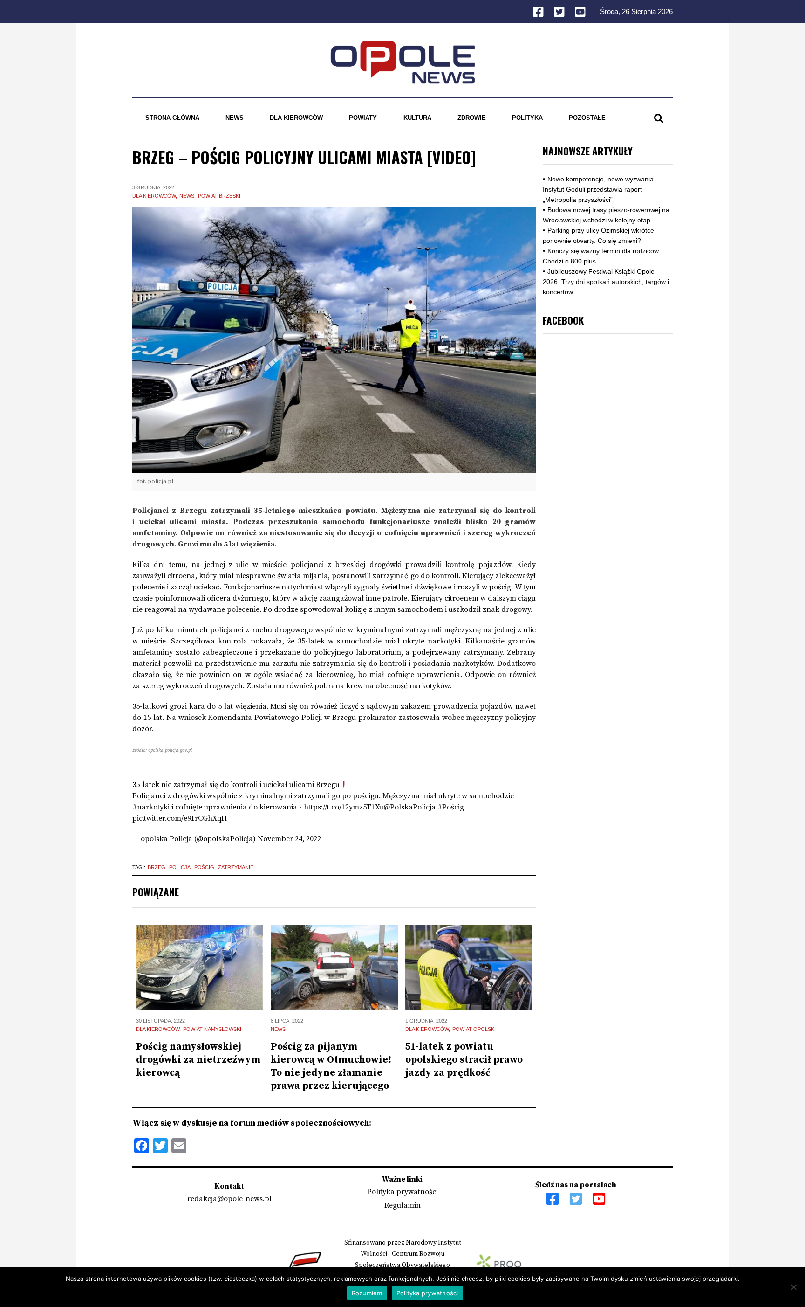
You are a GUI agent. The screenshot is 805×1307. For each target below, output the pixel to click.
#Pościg (450, 807)
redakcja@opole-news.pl (229, 1198)
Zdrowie (471, 117)
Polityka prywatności (402, 1191)
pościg (204, 867)
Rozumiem (367, 1293)
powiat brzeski (219, 196)
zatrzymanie (235, 867)
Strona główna (172, 117)
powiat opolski (474, 1029)
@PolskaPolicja (409, 807)
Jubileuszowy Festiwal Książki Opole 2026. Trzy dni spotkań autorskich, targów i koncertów (606, 282)
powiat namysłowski (212, 1029)
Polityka (527, 117)
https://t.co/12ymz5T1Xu (343, 807)
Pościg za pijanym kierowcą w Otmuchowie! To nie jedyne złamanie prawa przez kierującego (331, 1066)
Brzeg (156, 867)
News (234, 117)
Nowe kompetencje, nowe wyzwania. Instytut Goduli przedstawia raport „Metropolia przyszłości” (599, 189)
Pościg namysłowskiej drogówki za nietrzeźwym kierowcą (198, 1060)
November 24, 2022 (289, 839)
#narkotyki (151, 807)
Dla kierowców (296, 117)
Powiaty (363, 117)
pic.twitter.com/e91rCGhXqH (179, 818)
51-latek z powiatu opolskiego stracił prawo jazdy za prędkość (464, 1060)
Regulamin (402, 1205)
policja (180, 867)
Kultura (417, 117)
